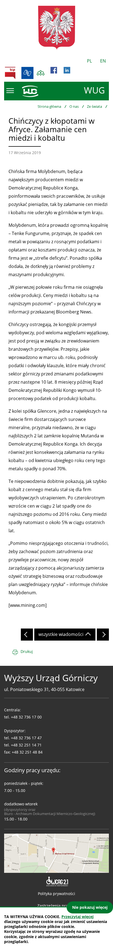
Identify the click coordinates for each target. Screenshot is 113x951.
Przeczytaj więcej (77, 916)
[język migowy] (27, 73)
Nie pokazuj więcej (90, 907)
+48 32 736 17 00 (26, 717)
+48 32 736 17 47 (26, 737)
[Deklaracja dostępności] (57, 882)
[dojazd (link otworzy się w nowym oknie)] (56, 853)
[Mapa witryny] (41, 73)
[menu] (10, 91)
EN (103, 61)
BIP (10, 73)
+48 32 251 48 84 (27, 752)
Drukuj (27, 651)
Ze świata (94, 106)
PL (89, 61)
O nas (74, 106)
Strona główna (49, 106)
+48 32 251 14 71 (26, 745)
